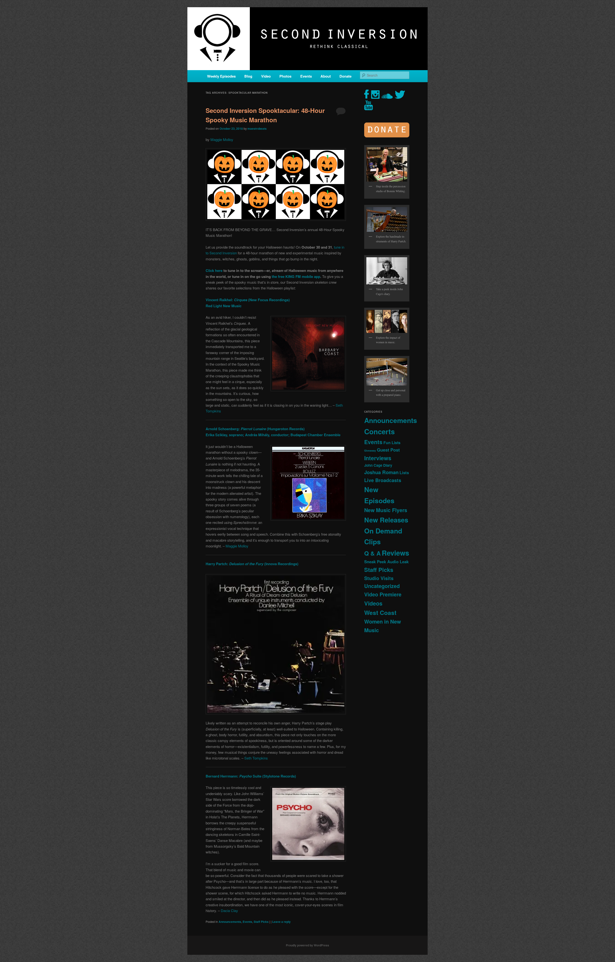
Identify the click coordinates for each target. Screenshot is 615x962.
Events (306, 76)
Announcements (230, 921)
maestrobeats (257, 128)
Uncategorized (382, 586)
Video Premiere (382, 594)
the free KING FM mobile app (296, 276)
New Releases (386, 519)
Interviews (377, 458)
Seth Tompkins (256, 757)
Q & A (372, 553)
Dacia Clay (229, 910)
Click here (214, 270)
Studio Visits (379, 578)
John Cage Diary (378, 465)
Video (266, 76)
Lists (404, 472)
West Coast (380, 612)
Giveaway (370, 450)
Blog (248, 76)
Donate (345, 76)
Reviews (395, 553)
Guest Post (388, 450)
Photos (285, 76)
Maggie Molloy (221, 139)
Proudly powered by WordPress (307, 945)
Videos (373, 603)
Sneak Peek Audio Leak (386, 561)
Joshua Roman (381, 472)
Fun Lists (391, 442)
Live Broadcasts (382, 480)
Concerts (379, 431)
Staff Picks (261, 921)
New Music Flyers (385, 510)
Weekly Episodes (221, 76)
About (325, 76)
